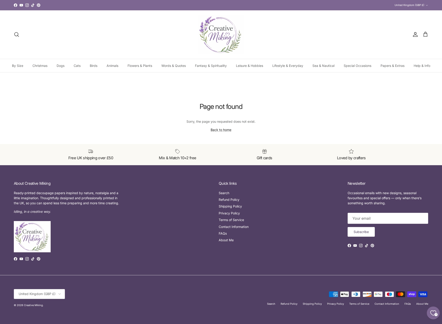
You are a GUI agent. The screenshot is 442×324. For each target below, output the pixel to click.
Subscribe (361, 232)
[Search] (16, 34)
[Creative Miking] (221, 34)
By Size (17, 66)
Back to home (221, 130)
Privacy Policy (229, 213)
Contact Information (234, 227)
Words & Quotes (173, 66)
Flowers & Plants (140, 66)
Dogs (60, 66)
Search (224, 193)
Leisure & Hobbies (249, 66)
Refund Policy (229, 200)
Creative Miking (33, 305)
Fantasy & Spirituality (211, 66)
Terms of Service (231, 220)
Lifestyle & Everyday (287, 66)
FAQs (223, 233)
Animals (112, 66)
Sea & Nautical (323, 66)
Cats (77, 66)
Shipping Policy (230, 206)
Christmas (39, 66)
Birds (93, 66)
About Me (226, 240)
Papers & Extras (392, 66)
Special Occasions (357, 66)
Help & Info (422, 66)
